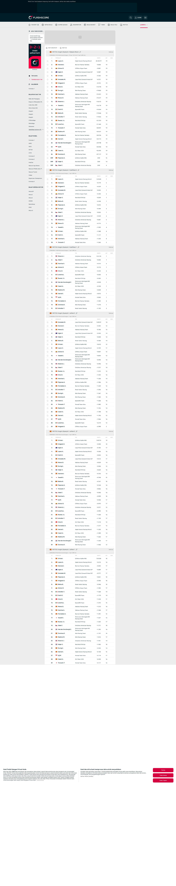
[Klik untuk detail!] (80, 61)
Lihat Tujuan (163, 780)
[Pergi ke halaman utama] (43, 17)
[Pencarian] (131, 18)
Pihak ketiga (40, 780)
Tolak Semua (163, 775)
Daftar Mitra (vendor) (86, 776)
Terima (163, 770)
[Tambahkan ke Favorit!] (47, 61)
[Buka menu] (145, 18)
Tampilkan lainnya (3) (35, 129)
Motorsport (52, 48)
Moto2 (64, 48)
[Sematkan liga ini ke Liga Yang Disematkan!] (80, 52)
